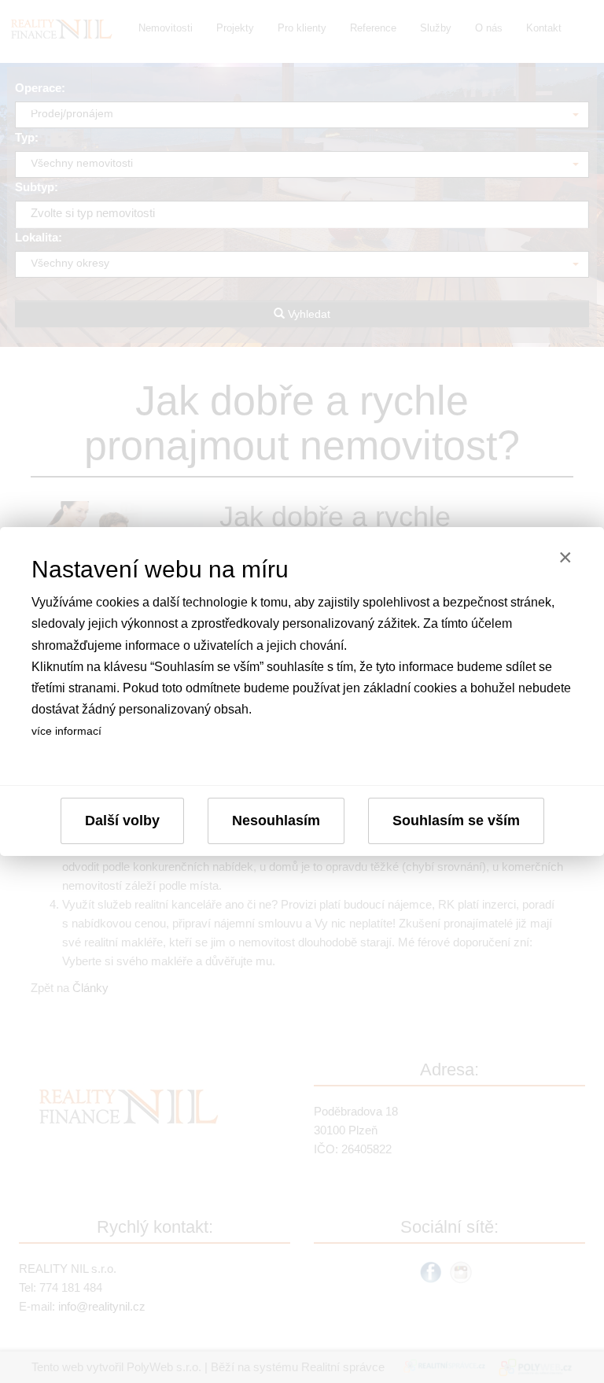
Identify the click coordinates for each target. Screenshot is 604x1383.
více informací (66, 731)
